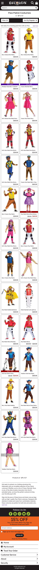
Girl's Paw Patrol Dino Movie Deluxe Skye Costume (28, 437)
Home (6, 543)
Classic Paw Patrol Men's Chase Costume (29, 182)
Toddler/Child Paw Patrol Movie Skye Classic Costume (9, 469)
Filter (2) (5, 20)
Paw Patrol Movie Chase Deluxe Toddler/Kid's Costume (29, 405)
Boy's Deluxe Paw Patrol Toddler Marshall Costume (8, 54)
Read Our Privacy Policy (19, 539)
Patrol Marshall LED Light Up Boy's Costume (28, 309)
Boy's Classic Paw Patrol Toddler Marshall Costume (27, 246)
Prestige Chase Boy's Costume (9, 86)
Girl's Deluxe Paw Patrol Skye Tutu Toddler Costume (9, 118)
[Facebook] (10, 514)
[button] (36, 3)
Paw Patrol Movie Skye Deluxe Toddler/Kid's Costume (28, 214)
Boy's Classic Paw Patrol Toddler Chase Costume (8, 277)
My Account (9, 547)
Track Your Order (11, 551)
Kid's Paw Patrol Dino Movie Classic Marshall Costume (28, 150)
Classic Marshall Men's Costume (27, 86)
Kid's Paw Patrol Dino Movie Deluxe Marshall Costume (9, 150)
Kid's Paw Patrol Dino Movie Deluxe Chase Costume (9, 437)
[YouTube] (24, 514)
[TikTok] (28, 514)
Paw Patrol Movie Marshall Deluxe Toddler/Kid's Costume (10, 341)
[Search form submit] (36, 8)
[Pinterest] (15, 514)
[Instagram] (19, 514)
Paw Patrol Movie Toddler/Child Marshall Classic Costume (29, 341)
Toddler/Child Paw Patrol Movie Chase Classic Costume (28, 373)
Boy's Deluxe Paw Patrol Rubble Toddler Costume (27, 54)
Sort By (29, 20)
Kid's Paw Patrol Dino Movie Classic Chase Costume (9, 182)
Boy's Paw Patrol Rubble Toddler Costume (8, 405)
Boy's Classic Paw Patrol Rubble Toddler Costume (8, 214)
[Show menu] (2, 3)
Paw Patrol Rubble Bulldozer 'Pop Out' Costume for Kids (9, 309)
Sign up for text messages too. (13, 531)
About (3, 559)
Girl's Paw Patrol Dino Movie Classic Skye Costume (9, 246)
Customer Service (8, 555)
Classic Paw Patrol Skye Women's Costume (27, 118)
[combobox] (17, 8)
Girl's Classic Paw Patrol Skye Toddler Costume (28, 277)
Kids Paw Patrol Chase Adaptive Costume (7, 373)
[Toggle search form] (32, 3)
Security (4, 563)
